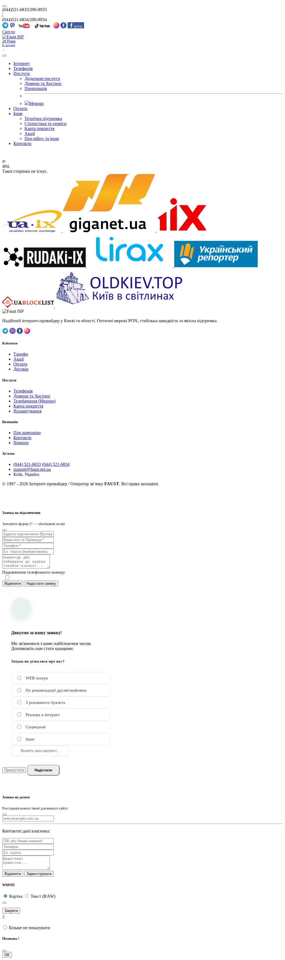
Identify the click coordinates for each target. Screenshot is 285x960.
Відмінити (12, 583)
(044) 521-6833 (27, 464)
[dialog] (142, 538)
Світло (8, 31)
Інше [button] (18, 113)
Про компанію (27, 432)
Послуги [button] (21, 73)
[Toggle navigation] (4, 55)
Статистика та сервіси (45, 123)
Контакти (22, 143)
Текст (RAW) (43, 896)
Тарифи (20, 354)
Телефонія (23, 68)
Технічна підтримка (43, 118)
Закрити (11, 911)
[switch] (7, 578)
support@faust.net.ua (32, 469)
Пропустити (14, 770)
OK (7, 955)
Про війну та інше (41, 138)
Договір (20, 369)
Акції (29, 133)
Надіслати (43, 770)
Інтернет (21, 63)
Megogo (36, 103)
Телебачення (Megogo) (34, 401)
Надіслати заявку (41, 583)
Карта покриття (39, 128)
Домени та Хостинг (43, 83)
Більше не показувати (29, 927)
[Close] (4, 530)
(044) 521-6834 (56, 464)
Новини (21, 442)
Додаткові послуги (42, 78)
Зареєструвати (38, 874)
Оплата (20, 108)
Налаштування (27, 411)
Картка (16, 896)
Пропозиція (35, 88)
